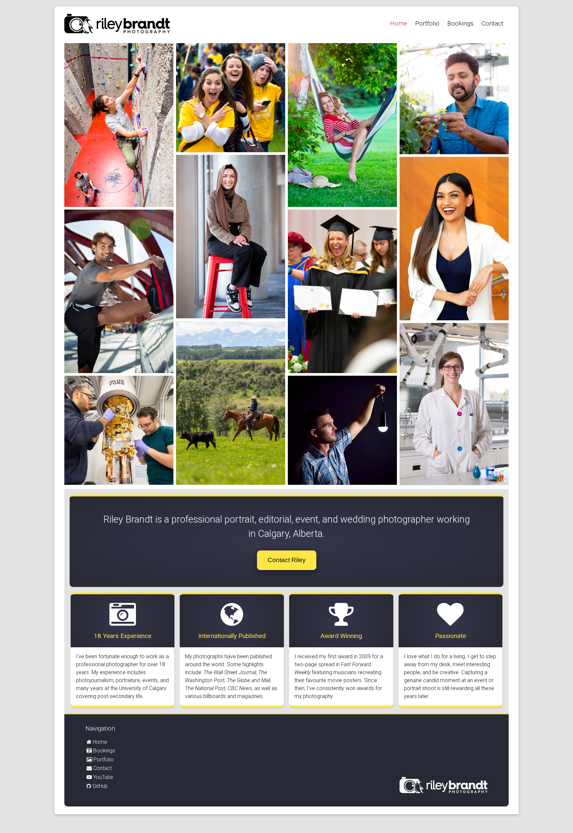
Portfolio (427, 23)
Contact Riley (287, 559)
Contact (492, 23)
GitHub (100, 786)
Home (398, 23)
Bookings (460, 23)
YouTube (103, 777)
